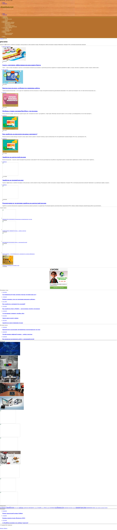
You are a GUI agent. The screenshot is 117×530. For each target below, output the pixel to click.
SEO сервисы (7, 24)
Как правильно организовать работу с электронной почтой (14, 242)
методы (42, 507)
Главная (1, 38)
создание (102, 507)
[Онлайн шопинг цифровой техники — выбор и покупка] (9, 229)
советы (99, 507)
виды (15, 507)
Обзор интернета (8, 34)
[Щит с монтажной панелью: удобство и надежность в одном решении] (9, 504)
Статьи (6, 20)
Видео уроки (5, 31)
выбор (17, 507)
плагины (70, 507)
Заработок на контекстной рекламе (14, 157)
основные (52, 507)
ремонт (93, 507)
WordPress (7, 28)
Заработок (5, 17)
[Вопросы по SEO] (7, 11)
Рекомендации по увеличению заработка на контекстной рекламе (24, 203)
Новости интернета (9, 33)
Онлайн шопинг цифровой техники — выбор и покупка (14, 230)
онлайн (48, 507)
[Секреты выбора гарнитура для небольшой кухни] (10, 382)
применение (89, 507)
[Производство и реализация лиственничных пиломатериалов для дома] (9, 218)
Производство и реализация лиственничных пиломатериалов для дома (17, 219)
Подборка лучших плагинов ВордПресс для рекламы (20, 111)
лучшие (35, 507)
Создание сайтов (7, 27)
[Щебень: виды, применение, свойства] (9, 450)
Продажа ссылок (8, 19)
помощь (74, 507)
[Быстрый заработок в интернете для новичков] (8, 423)
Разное (4, 32)
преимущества (81, 507)
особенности (59, 507)
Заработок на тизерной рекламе (13, 180)
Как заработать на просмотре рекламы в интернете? (19, 134)
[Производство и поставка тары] (9, 368)
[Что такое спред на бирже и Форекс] (10, 355)
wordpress (3, 507)
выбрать (21, 507)
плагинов (66, 507)
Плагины (4, 21)
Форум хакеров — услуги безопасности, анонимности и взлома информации (18, 253)
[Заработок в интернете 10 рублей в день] (7, 264)
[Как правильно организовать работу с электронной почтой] (9, 241)
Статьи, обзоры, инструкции (11, 26)
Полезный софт (8, 29)
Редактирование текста (10, 25)
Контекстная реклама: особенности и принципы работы (21, 88)
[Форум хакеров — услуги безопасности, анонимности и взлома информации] (9, 252)
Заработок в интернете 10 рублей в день (10, 265)
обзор (45, 507)
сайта (97, 507)
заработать (26, 507)
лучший (39, 507)
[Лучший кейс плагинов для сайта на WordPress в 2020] (8, 491)
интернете (31, 507)
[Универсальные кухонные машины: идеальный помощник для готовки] (10, 463)
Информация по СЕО (9, 23)
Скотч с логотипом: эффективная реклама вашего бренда (21, 65)
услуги (105, 507)
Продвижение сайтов (8, 22)
